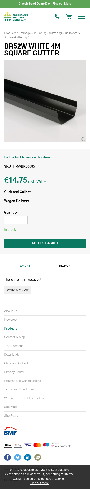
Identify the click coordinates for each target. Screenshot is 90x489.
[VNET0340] (45, 101)
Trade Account (14, 346)
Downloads (11, 354)
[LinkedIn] (28, 457)
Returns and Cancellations (22, 380)
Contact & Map (14, 337)
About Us (10, 311)
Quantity (11, 212)
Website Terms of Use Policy (24, 398)
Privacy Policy (14, 372)
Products (10, 328)
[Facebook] (8, 457)
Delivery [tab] (65, 266)
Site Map (10, 407)
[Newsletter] (38, 457)
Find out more (39, 483)
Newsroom (11, 319)
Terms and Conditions (19, 389)
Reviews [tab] (24, 266)
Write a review (17, 290)
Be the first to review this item (27, 157)
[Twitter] (18, 457)
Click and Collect (16, 363)
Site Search (12, 415)
